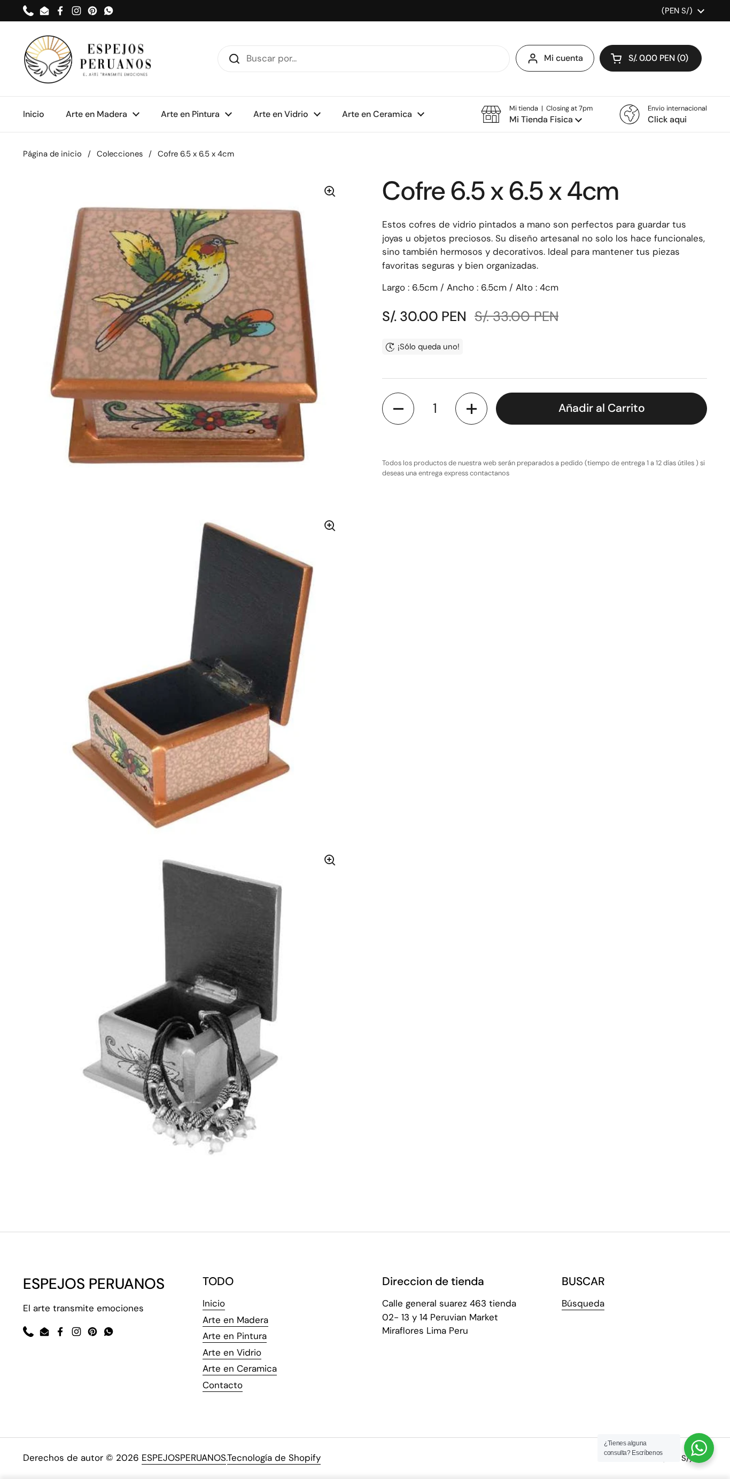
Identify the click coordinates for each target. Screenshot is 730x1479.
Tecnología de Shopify (274, 1458)
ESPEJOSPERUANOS (184, 1458)
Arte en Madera (235, 1320)
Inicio (214, 1303)
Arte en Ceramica (240, 1368)
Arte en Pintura (235, 1336)
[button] (537, 114)
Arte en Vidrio (232, 1352)
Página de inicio (52, 153)
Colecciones (120, 153)
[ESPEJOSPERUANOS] (88, 58)
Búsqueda (583, 1303)
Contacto (223, 1385)
